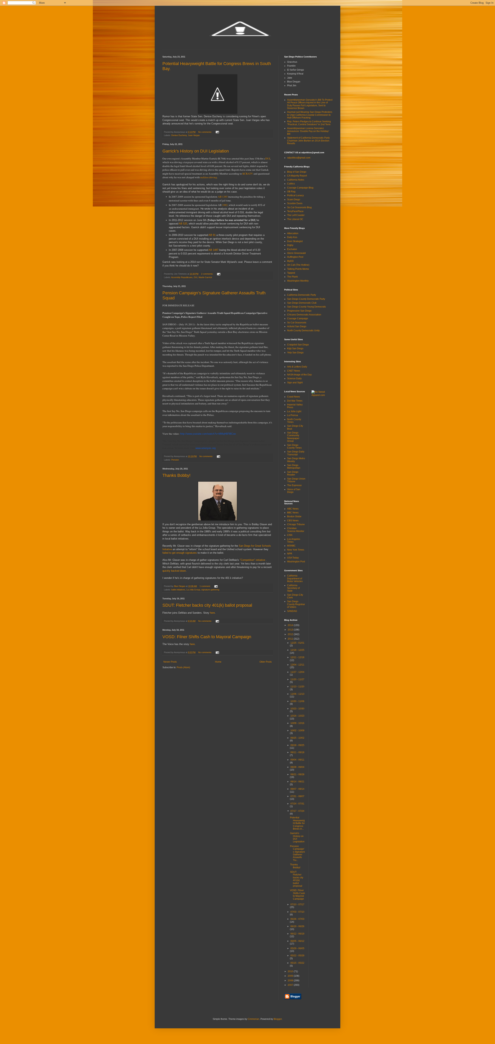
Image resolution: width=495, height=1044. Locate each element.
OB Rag (291, 191)
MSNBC (291, 545)
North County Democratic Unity (303, 330)
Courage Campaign (297, 318)
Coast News (293, 396)
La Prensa (292, 415)
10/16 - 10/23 (297, 715)
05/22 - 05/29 (297, 955)
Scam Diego (293, 199)
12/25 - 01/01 (297, 642)
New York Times (295, 549)
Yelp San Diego (295, 352)
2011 (291, 638)
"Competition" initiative (253, 559)
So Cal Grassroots (296, 322)
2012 (291, 634)
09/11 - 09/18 (297, 752)
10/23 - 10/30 (297, 708)
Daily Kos (292, 237)
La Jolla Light (294, 411)
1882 (225, 205)
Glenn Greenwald (296, 253)
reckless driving (208, 177)
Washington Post (296, 561)
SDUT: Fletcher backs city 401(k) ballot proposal (207, 605)
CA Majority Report (297, 175)
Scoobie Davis (294, 203)
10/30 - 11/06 (297, 701)
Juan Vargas (194, 135)
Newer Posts (170, 661)
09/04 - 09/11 (297, 759)
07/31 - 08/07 (297, 796)
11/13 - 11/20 (297, 686)
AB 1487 (213, 249)
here (212, 612)
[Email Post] (217, 132)
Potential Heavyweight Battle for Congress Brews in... (297, 823)
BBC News (293, 512)
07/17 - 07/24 (297, 811)
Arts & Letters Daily (297, 366)
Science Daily (294, 378)
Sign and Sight (295, 382)
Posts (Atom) (183, 667)
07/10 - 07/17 (297, 904)
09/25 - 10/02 (297, 738)
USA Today (293, 557)
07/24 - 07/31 (297, 803)
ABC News (293, 508)
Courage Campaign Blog (300, 187)
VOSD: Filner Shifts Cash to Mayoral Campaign (206, 636)
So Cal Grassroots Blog (299, 207)
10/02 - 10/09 (297, 730)
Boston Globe (294, 516)
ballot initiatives (178, 589)
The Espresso (294, 485)
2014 (291, 625)
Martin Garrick (205, 277)
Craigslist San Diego (298, 344)
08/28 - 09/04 (297, 767)
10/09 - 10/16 (297, 723)
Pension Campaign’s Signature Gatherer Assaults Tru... (297, 853)
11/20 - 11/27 (297, 679)
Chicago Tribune (296, 524)
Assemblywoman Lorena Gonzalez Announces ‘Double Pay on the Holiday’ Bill (308, 131)
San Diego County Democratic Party (306, 299)
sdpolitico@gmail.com (298, 157)
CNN (289, 535)
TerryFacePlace (295, 211)
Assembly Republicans (182, 277)
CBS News (293, 520)
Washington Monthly (298, 280)
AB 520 (183, 223)
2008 (291, 980)
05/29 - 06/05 (297, 948)
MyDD (290, 261)
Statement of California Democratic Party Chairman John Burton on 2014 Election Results (308, 140)
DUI (267, 158)
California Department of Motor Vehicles (295, 578)
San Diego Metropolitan (293, 466)
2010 (291, 971)
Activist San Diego (296, 326)
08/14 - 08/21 (297, 781)
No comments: (205, 132)
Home (218, 661)
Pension (175, 460)
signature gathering (210, 589)
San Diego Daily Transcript (295, 453)
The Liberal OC (295, 219)
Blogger (278, 1019)
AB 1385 (223, 196)
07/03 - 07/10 (297, 911)
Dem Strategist (295, 241)
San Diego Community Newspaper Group (293, 436)
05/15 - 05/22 (297, 963)
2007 (291, 985)
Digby (290, 245)
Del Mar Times (294, 400)
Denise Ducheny (179, 135)
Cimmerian (253, 1019)
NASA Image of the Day (299, 374)
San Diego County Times (294, 446)
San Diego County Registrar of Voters (296, 604)
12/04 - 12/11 (297, 664)
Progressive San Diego (299, 310)
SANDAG (292, 611)
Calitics (291, 183)
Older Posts (265, 661)
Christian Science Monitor (295, 529)
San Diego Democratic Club (302, 302)
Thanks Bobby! (176, 475)
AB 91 (212, 235)
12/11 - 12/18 (297, 657)
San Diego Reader (292, 473)
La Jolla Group (193, 589)
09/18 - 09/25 (297, 745)
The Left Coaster (296, 215)
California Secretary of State (293, 588)
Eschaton (292, 249)
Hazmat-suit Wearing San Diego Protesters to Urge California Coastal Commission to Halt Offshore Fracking (309, 115)
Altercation (292, 233)
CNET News (293, 370)
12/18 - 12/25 (297, 650)
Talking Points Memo (298, 269)
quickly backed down (174, 570)
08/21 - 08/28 (297, 774)
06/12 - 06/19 (297, 933)
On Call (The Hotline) (298, 265)
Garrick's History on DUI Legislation (195, 151)
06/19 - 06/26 (297, 926)
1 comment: (205, 586)
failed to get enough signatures (179, 552)
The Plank (292, 276)
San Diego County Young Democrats (306, 306)
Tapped (291, 272)
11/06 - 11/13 (297, 694)
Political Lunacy (295, 195)
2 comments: (207, 274)
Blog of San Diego (296, 171)
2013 (291, 629)
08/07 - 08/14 (297, 789)
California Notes (295, 179)
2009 (291, 976)
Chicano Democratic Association (304, 314)
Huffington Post (295, 257)
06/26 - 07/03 (297, 919)
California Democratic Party (301, 295)
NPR (289, 553)
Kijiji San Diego (295, 348)
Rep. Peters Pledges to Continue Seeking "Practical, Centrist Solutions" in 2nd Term (309, 123)
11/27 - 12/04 (297, 672)
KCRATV (247, 173)
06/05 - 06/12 (297, 941)
